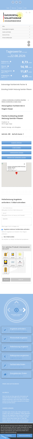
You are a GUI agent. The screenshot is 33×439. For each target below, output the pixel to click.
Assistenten (10, 399)
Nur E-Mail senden (8, 237)
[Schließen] (24, 164)
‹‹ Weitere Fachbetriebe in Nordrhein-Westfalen (14, 100)
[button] (16, 173)
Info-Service (12, 402)
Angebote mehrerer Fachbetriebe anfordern (16, 229)
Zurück (7, 279)
